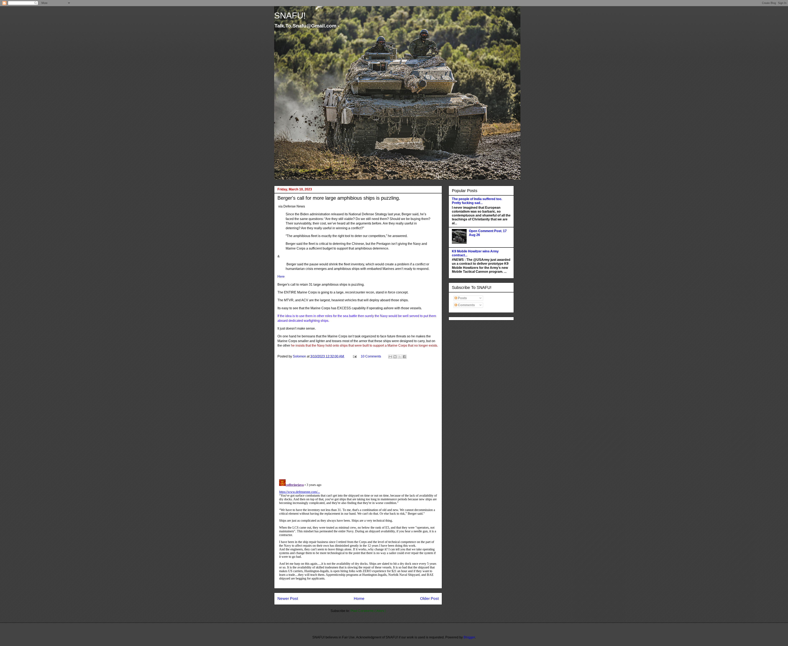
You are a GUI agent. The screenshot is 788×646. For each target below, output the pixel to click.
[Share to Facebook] (404, 357)
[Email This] (390, 357)
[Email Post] (354, 356)
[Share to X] (400, 357)
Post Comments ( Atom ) (368, 611)
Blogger (469, 637)
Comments (466, 305)
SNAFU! (290, 15)
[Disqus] (358, 422)
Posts (462, 298)
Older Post (429, 598)
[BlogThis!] (395, 357)
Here (281, 276)
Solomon (300, 356)
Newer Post (287, 598)
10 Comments (371, 356)
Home (359, 598)
